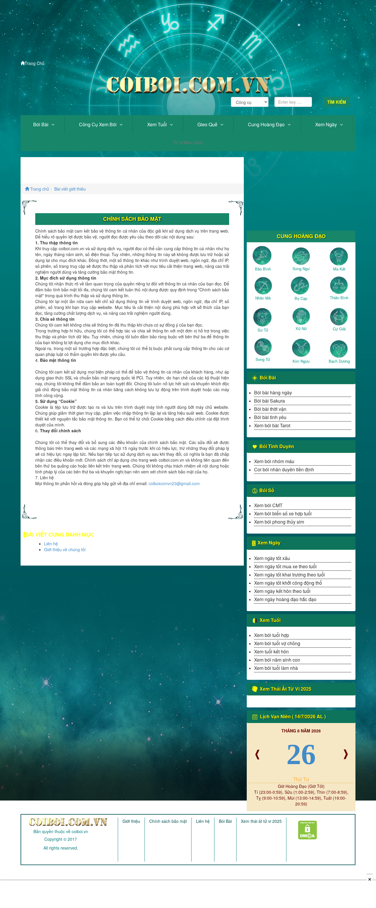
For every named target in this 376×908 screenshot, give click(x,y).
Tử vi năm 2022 (188, 142)
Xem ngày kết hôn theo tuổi (282, 591)
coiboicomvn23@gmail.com (174, 483)
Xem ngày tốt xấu (272, 558)
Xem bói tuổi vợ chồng (277, 643)
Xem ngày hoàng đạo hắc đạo (285, 599)
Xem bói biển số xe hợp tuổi (283, 513)
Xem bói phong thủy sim (279, 521)
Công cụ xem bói (98, 124)
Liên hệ (51, 544)
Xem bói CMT (268, 505)
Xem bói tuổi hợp (271, 635)
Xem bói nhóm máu (274, 461)
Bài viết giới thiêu (70, 189)
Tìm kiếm (336, 102)
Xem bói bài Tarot (272, 425)
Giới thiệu (131, 821)
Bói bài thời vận (270, 409)
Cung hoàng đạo (266, 124)
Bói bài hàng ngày (273, 392)
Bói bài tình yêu (270, 417)
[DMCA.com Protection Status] (304, 828)
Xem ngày (326, 124)
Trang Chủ (34, 63)
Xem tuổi (157, 124)
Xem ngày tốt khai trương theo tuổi (289, 574)
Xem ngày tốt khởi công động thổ (288, 582)
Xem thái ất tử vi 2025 (261, 821)
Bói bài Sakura (269, 400)
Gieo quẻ (207, 124)
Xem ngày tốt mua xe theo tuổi (285, 566)
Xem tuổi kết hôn (271, 651)
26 (301, 754)
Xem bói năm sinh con (277, 659)
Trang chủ (39, 189)
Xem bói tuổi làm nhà (276, 668)
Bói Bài (40, 124)
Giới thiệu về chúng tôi (64, 549)
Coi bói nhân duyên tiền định (284, 469)
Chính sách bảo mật (168, 821)
